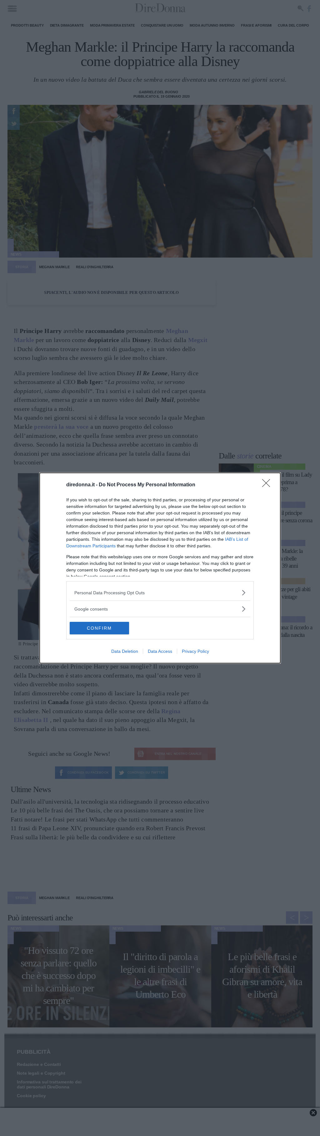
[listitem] (160, 592)
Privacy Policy (195, 651)
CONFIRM (99, 628)
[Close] (268, 485)
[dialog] (160, 568)
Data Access (160, 651)
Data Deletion (124, 651)
